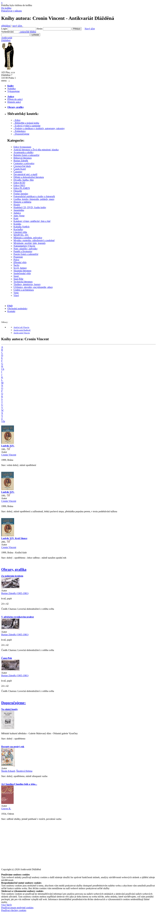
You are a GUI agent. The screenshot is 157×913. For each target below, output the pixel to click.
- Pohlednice (19, 131)
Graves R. (6, 808)
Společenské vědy (22, 273)
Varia (16, 292)
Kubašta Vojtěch (21, 226)
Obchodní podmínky (17, 308)
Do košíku (6, 8)
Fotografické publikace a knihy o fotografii (34, 196)
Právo (16, 259)
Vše (3, 421)
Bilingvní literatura (22, 158)
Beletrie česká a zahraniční (26, 155)
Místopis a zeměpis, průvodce (27, 237)
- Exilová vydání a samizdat (26, 125)
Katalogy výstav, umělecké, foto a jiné (31, 221)
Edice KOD (19, 182)
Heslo (39, 28)
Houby (16, 204)
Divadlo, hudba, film (23, 180)
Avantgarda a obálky (23, 152)
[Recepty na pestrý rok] (8, 765)
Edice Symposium (22, 147)
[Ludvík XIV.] (7, 443)
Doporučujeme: (13, 703)
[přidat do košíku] (9, 449)
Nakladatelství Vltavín (24, 246)
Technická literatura (23, 281)
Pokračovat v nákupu (11, 10)
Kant (15, 218)
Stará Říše (18, 279)
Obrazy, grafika (13, 569)
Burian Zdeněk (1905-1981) (15, 593)
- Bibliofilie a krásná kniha (26, 123)
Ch (2, 369)
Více (3, 905)
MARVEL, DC (21, 235)
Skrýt (9, 905)
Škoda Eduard (8, 771)
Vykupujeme (13, 91)
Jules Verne (19, 215)
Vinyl (16, 295)
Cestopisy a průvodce (23, 163)
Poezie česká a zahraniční (25, 254)
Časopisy (17, 171)
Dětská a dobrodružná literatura (28, 177)
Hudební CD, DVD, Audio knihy (29, 207)
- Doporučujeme (21, 134)
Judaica (17, 213)
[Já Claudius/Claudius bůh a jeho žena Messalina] (7, 803)
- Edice (16, 120)
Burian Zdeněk (20, 160)
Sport (16, 276)
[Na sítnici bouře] (7, 728)
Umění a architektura (23, 290)
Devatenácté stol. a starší (25, 174)
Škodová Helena (24, 771)
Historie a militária (22, 202)
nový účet (17, 25)
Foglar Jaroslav (20, 193)
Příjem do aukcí (15, 99)
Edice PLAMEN (21, 188)
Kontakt (11, 311)
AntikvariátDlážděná (6, 39)
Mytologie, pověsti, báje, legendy (29, 243)
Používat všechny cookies (13, 910)
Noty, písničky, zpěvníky (25, 248)
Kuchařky (18, 229)
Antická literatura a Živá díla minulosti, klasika (36, 149)
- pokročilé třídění (27, 31)
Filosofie (17, 191)
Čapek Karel (19, 169)
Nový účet (90, 28)
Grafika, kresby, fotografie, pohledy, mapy (33, 199)
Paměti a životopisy (22, 251)
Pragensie (18, 257)
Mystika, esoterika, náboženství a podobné (34, 240)
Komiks (17, 224)
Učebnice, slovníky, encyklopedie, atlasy (33, 287)
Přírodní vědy (20, 262)
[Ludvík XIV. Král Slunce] (7, 535)
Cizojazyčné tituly (22, 166)
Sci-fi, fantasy (20, 268)
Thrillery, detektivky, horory (27, 284)
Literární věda (20, 232)
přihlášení (6, 25)
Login (4, 28)
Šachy (16, 265)
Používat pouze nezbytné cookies (17, 907)
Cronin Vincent (8, 454)
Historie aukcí (14, 102)
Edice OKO (19, 185)
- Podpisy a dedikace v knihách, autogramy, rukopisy (39, 128)
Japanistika (18, 210)
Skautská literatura (22, 270)
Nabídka (11, 88)
